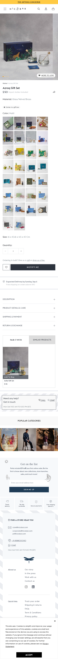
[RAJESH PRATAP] (27, 430)
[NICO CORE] (45, 430)
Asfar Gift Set (9, 381)
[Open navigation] (5, 9)
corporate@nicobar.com (22, 531)
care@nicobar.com (20, 527)
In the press (30, 573)
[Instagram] (26, 586)
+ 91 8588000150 (19, 541)
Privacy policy (31, 616)
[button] (46, 9)
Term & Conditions (33, 612)
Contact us (30, 581)
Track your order (32, 601)
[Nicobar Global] (18, 9)
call (28, 260)
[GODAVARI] (9, 430)
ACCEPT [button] (29, 655)
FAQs (27, 609)
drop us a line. (39, 260)
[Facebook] (33, 586)
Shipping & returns (33, 605)
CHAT (13, 545)
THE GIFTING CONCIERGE (29, 2)
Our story (29, 569)
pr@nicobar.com (19, 534)
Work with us (30, 577)
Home (5, 83)
